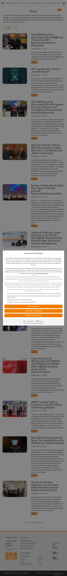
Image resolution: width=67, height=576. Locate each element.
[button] (33, 306)
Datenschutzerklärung (42, 273)
